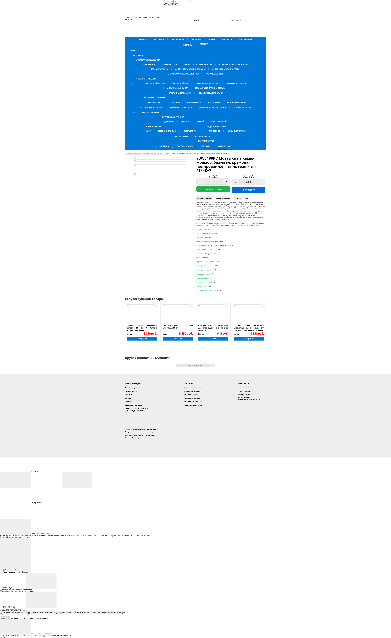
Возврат (128, 398)
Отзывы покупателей (133, 388)
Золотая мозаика (242, 107)
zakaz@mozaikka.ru (170, 3)
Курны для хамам (236, 131)
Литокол (185, 121)
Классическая (153, 102)
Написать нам (213, 189)
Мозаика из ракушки (181, 107)
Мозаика (159, 39)
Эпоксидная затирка (173, 117)
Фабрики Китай (206, 141)
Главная (204, 44)
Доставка (196, 39)
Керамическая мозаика (210, 93)
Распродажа (245, 39)
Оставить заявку (5, 617)
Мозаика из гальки (236, 83)
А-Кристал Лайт (219, 121)
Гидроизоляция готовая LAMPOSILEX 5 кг (178, 326)
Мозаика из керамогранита (233, 64)
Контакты (227, 39)
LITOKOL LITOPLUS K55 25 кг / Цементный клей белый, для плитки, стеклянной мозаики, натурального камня (249, 327)
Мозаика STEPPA (159, 69)
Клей (148, 131)
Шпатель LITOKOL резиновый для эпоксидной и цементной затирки (213, 327)
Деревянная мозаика (151, 107)
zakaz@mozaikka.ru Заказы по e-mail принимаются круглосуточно (249, 397)
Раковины (214, 131)
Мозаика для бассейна (148, 60)
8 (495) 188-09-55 (225, 146)
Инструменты (190, 131)
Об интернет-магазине (133, 405)
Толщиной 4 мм (180, 83)
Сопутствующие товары (146, 112)
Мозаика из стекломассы (198, 64)
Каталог (143, 39)
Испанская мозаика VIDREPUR (183, 74)
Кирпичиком (194, 102)
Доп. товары (177, 39)
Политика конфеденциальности (137, 409)
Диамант (169, 121)
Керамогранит (202, 136)
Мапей (200, 121)
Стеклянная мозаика (180, 93)
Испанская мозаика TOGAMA (190, 69)
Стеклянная (149, 64)
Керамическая (169, 64)
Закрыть (2, 637)
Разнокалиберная (236, 102)
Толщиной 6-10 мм (155, 83)
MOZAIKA (187, 45)
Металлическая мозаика (212, 107)
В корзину (249, 189)
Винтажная (214, 102)
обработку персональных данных (34, 618)
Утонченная (173, 102)
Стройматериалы (152, 126)
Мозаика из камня (146, 79)
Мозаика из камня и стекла (210, 88)
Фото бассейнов (214, 74)
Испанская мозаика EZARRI (226, 69)
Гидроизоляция (167, 131)
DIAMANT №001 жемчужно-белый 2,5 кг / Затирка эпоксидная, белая (142, 327)
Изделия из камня (216, 126)
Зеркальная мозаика (154, 97)
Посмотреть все (195, 365)
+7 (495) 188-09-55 (171, 5)
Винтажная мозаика (208, 83)
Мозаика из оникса (177, 88)
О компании (129, 402)
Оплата (211, 39)
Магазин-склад (243, 388)
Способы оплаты (184, 146)
